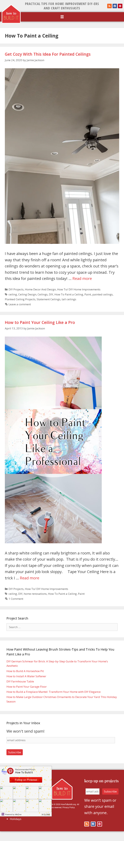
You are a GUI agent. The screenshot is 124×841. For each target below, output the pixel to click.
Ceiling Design (27, 294)
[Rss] (109, 6)
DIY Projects (16, 289)
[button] (62, 17)
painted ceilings (102, 294)
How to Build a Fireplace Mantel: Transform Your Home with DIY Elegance (53, 692)
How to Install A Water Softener (26, 676)
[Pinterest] (120, 6)
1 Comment (16, 599)
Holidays (15, 819)
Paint (87, 294)
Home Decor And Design (40, 289)
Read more (82, 278)
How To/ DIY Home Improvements (78, 289)
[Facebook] (115, 6)
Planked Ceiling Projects (20, 299)
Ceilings (43, 294)
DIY (51, 294)
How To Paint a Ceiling (68, 294)
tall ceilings (69, 299)
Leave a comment (20, 304)
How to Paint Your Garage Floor (26, 686)
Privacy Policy (68, 807)
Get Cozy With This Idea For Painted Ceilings (48, 54)
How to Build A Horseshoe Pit (25, 671)
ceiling (13, 294)
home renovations (35, 594)
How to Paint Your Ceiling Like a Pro (40, 322)
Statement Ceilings (48, 299)
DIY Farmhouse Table (20, 681)
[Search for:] (62, 627)
